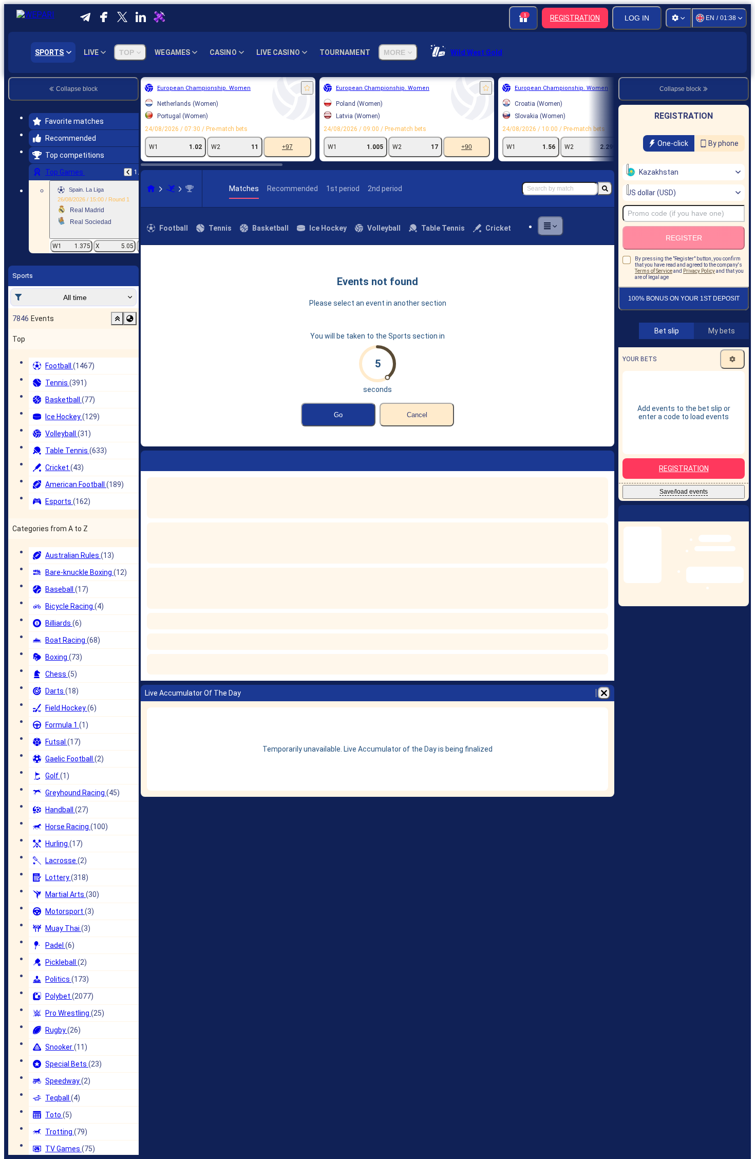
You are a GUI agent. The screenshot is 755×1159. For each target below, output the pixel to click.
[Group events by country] (130, 318)
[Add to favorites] (307, 88)
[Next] (176, 459)
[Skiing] (170, 188)
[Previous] (128, 172)
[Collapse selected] (117, 318)
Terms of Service (653, 271)
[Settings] (678, 18)
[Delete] (604, 459)
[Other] (550, 226)
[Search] (605, 188)
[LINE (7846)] (151, 188)
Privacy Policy (699, 271)
